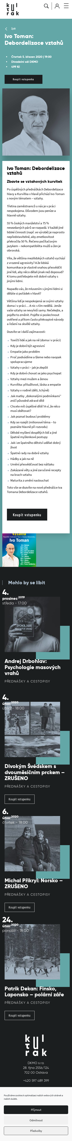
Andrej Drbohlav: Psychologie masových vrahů (32, 667)
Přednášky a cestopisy (27, 681)
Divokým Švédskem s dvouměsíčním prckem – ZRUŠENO (35, 772)
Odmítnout (36, 1120)
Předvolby (36, 1131)
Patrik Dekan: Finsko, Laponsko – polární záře (34, 991)
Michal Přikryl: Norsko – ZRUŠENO (34, 883)
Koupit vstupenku (23, 79)
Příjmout (36, 1110)
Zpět (13, 28)
